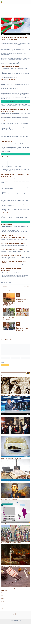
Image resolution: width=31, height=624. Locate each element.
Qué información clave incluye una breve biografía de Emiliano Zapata (10, 395)
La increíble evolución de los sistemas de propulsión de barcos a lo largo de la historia (9, 303)
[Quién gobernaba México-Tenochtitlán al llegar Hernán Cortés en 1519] (15, 533)
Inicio (15, 613)
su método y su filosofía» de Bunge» (8, 331)
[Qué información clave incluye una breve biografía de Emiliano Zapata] (15, 385)
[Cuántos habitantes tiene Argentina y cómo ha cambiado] (15, 511)
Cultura (2, 596)
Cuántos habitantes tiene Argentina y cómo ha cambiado (9, 523)
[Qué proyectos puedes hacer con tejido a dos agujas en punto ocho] (15, 577)
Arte (1, 592)
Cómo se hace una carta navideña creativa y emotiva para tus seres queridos (22, 328)
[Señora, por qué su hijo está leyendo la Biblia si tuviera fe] (15, 470)
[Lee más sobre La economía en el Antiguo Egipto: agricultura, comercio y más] (22, 311)
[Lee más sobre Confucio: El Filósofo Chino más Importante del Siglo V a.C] (9, 311)
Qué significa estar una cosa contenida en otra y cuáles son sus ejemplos (11, 458)
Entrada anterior (4, 286)
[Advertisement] (15, 10)
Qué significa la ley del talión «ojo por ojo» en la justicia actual (22, 300)
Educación (2, 598)
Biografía (2, 593)
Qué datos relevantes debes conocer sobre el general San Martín (10, 499)
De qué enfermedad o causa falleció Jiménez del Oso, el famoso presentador (12, 416)
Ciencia (2, 595)
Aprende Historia (7, 2)
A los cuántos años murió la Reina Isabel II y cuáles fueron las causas (10, 566)
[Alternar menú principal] (29, 2)
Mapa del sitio (15, 614)
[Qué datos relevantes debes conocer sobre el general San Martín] (15, 490)
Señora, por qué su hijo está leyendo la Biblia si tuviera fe (9, 481)
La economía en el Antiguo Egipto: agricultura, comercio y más (22, 317)
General (2, 599)
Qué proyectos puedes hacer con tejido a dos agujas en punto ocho (10, 588)
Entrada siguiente (27, 286)
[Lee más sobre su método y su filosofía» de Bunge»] (9, 325)
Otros (4, 40)
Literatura (2, 604)
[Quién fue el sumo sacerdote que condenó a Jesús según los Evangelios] (15, 425)
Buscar (2, 371)
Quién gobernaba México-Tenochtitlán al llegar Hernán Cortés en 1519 (11, 542)
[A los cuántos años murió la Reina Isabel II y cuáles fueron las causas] (15, 554)
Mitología (2, 605)
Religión (2, 608)
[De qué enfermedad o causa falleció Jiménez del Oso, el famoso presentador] (15, 405)
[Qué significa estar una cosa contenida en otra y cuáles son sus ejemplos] (15, 446)
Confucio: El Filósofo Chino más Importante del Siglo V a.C (8, 318)
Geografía (2, 601)
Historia (2, 602)
